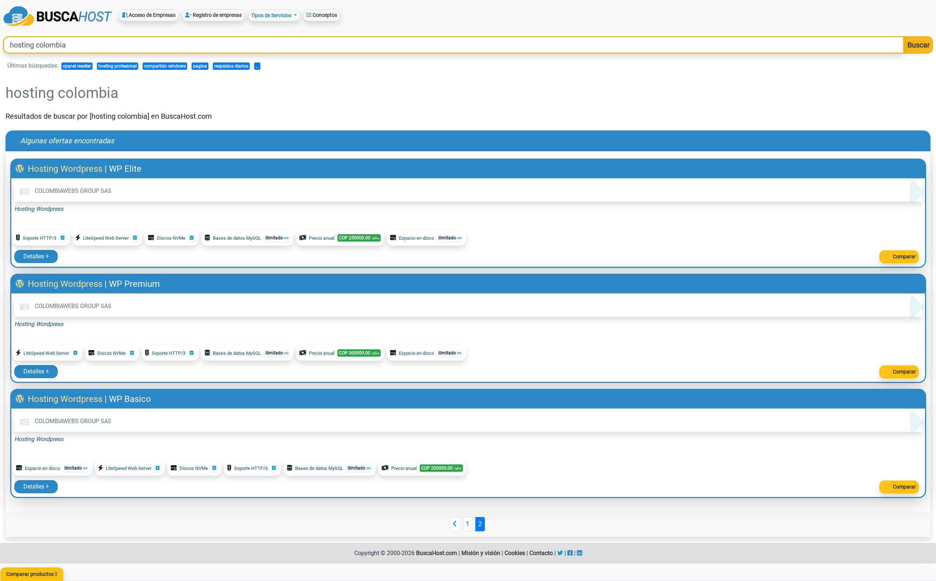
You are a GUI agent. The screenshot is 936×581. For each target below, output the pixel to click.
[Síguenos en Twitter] (560, 553)
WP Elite (125, 169)
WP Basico (130, 399)
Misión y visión (480, 553)
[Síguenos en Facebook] (570, 553)
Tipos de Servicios (271, 15)
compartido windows (165, 66)
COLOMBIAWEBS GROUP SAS (72, 190)
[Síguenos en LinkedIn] (579, 553)
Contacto (541, 553)
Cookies (515, 553)
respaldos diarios (231, 66)
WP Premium (134, 284)
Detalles (34, 256)
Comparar (904, 256)
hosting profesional (117, 66)
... (257, 66)
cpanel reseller (77, 66)
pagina (200, 66)
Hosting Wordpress (65, 169)
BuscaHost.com (436, 553)
